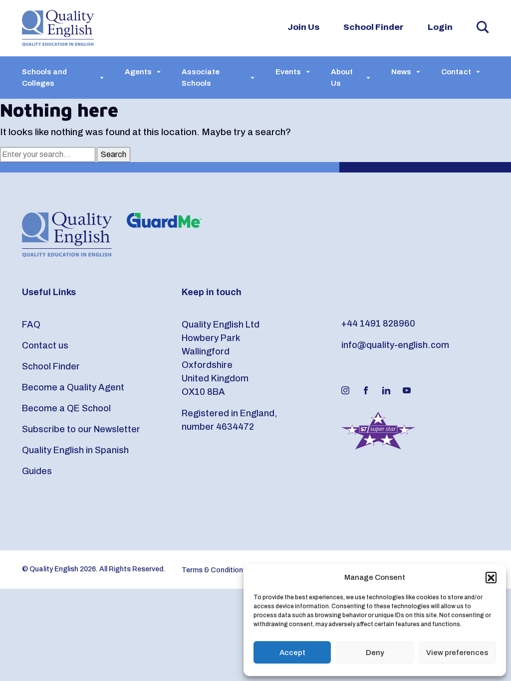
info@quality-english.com (395, 345)
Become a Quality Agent (73, 387)
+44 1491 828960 (378, 324)
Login (440, 27)
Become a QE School (66, 408)
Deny (375, 653)
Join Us (303, 27)
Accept (292, 653)
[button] (491, 577)
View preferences (457, 653)
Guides (37, 471)
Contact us (45, 345)
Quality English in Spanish (75, 450)
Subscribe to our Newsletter (81, 429)
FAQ (31, 325)
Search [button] (483, 27)
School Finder (373, 27)
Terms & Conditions (214, 570)
